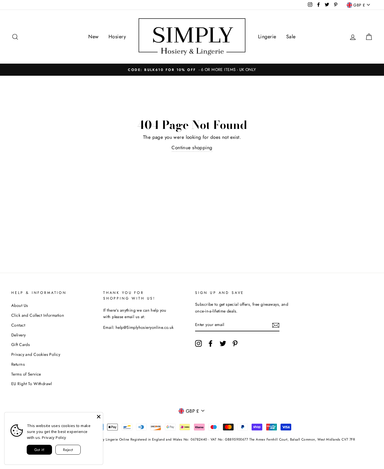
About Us (19, 305)
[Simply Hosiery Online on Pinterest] (235, 343)
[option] (192, 69)
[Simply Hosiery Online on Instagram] (198, 343)
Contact (18, 325)
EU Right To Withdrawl (31, 384)
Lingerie (267, 36)
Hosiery (117, 36)
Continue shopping (191, 147)
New (93, 36)
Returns (18, 364)
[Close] (98, 416)
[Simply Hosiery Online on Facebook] (210, 343)
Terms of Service (26, 374)
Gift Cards (20, 344)
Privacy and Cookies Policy (35, 354)
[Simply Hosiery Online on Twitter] (223, 343)
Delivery (18, 335)
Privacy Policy (54, 437)
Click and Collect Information (37, 315)
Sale (291, 36)
